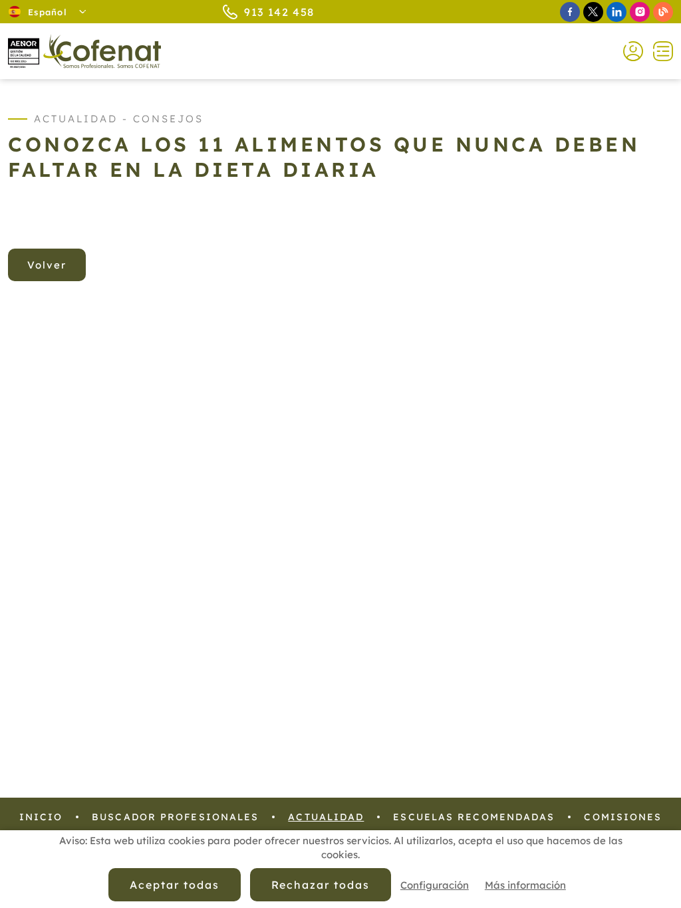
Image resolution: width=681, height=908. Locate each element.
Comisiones (623, 817)
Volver (47, 265)
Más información (525, 885)
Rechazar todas (320, 884)
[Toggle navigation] (658, 51)
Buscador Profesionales (175, 817)
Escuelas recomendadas (474, 817)
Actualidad (326, 817)
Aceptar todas (174, 884)
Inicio (41, 817)
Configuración (434, 885)
